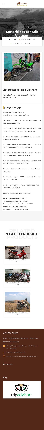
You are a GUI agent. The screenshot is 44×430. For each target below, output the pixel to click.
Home (14, 39)
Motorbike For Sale (28, 39)
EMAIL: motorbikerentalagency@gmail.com (21, 356)
